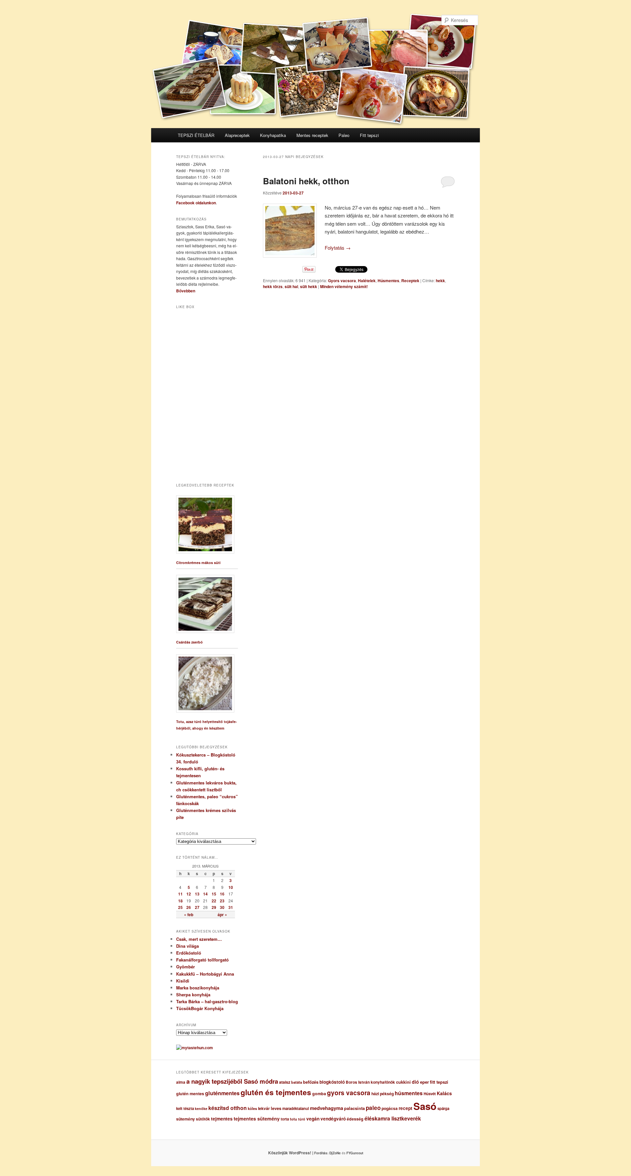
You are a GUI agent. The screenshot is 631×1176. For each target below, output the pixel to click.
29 (214, 907)
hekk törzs (273, 286)
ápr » (222, 914)
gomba (319, 1094)
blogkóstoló (332, 1082)
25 (180, 907)
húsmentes (409, 1093)
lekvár (264, 1108)
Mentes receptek (312, 135)
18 (180, 901)
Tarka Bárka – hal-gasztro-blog (207, 1001)
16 (222, 894)
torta (285, 1119)
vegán (312, 1118)
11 (180, 894)
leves (276, 1108)
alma (180, 1082)
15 (214, 894)
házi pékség (382, 1094)
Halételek (367, 280)
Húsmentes (388, 280)
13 (197, 894)
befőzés (310, 1082)
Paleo (344, 135)
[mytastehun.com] (194, 1048)
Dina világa (187, 946)
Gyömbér (185, 966)
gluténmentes (222, 1093)
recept (405, 1108)
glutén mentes (190, 1094)
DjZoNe (335, 1153)
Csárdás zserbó (189, 642)
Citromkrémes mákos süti (198, 562)
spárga (443, 1108)
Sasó (424, 1106)
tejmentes (222, 1118)
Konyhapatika (273, 135)
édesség (355, 1119)
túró (301, 1119)
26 (188, 907)
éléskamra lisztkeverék (392, 1118)
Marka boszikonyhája (197, 987)
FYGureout (354, 1153)
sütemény (185, 1119)
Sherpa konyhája (193, 994)
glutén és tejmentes (276, 1092)
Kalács (444, 1093)
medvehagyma (326, 1108)
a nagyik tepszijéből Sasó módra (232, 1081)
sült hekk (308, 286)
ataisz (284, 1082)
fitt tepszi (439, 1082)
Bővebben (185, 291)
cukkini (403, 1082)
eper (424, 1082)
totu (293, 1119)
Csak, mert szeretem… (199, 939)
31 (230, 907)
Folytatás (338, 247)
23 (222, 901)
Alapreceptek (237, 135)
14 (205, 894)
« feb (188, 914)
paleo (373, 1108)
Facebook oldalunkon (196, 203)
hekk (440, 280)
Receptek (410, 280)
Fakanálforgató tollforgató (202, 960)
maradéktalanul (295, 1108)
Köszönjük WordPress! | (298, 1153)
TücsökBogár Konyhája (199, 1008)
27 (197, 907)
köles (252, 1108)
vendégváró (333, 1119)
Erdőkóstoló (188, 953)
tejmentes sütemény (257, 1118)
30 (222, 907)
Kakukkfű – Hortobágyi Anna (205, 974)
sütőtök (203, 1119)
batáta (296, 1082)
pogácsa (390, 1108)
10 (230, 887)
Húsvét (430, 1094)
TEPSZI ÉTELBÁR (196, 135)
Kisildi (182, 981)
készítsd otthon (227, 1108)
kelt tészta (185, 1108)
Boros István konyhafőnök (370, 1082)
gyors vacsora (348, 1092)
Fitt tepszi (369, 135)
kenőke (201, 1108)
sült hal (291, 286)
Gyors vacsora (342, 280)
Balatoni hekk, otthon (306, 181)
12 (188, 894)
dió (415, 1081)
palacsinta (354, 1108)
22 (214, 901)
